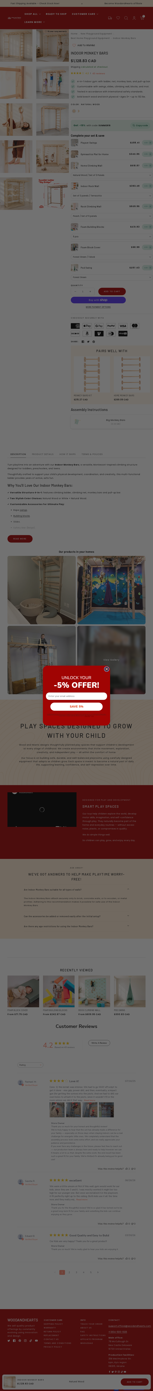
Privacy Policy (87, 715)
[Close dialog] (106, 669)
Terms (92, 715)
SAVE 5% (76, 707)
